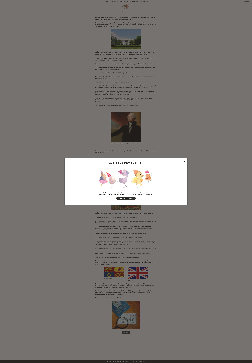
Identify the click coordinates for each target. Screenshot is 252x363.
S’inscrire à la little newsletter (126, 198)
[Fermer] (184, 161)
